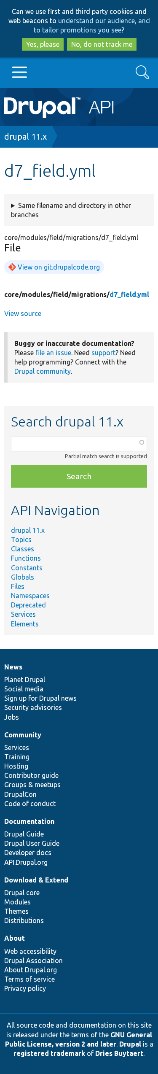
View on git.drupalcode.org (59, 267)
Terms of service (29, 979)
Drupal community (42, 371)
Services (23, 614)
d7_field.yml (129, 294)
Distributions (24, 920)
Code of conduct (30, 803)
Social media (23, 689)
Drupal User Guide (31, 843)
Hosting (16, 766)
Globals (22, 577)
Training (16, 757)
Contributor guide (31, 775)
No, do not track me (101, 44)
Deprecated (28, 605)
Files (17, 586)
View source (22, 313)
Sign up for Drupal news (40, 698)
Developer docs (27, 852)
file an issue (53, 352)
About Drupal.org (30, 970)
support (103, 352)
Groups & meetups (32, 784)
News (13, 667)
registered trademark (49, 1053)
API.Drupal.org (26, 862)
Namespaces (30, 595)
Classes (22, 549)
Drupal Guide (24, 834)
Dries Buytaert (119, 1053)
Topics (21, 539)
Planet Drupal (24, 679)
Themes (16, 911)
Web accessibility (30, 951)
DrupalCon (20, 794)
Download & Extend (36, 880)
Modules (17, 902)
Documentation (29, 821)
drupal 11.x (25, 136)
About (14, 938)
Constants (27, 568)
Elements (25, 624)
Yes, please (42, 44)
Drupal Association (33, 960)
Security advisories (33, 707)
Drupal (130, 1044)
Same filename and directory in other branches (71, 210)
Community (22, 735)
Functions (26, 558)
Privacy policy (25, 988)
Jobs (11, 717)
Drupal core (22, 892)
